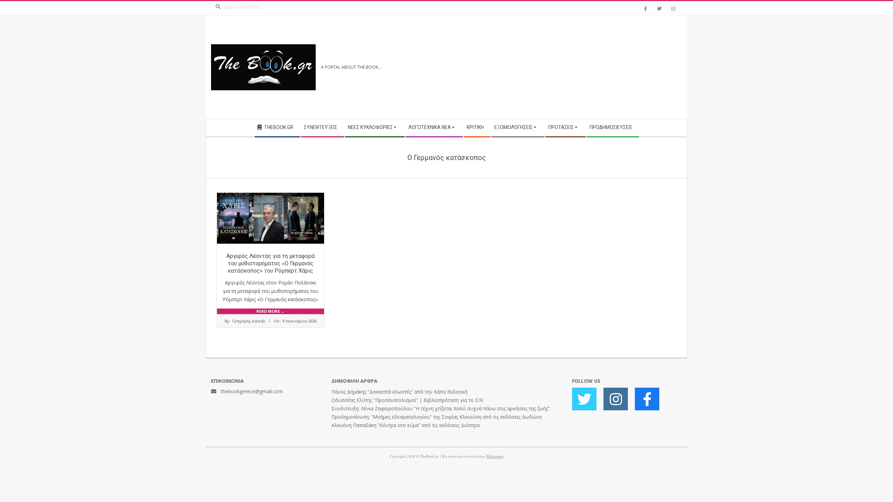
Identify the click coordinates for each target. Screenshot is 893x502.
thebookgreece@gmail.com (252, 391)
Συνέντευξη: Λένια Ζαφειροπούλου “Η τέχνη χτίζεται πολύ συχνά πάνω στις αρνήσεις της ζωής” (440, 408)
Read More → (270, 311)
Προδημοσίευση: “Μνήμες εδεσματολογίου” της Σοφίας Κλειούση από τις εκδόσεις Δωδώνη (436, 416)
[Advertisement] (564, 67)
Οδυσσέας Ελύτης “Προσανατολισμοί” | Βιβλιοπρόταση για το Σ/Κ (407, 400)
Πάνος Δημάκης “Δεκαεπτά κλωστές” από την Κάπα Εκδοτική (399, 391)
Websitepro (495, 456)
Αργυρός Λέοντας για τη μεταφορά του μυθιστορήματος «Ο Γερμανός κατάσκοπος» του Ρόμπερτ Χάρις (270, 263)
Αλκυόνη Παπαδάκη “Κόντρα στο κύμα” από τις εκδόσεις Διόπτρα (405, 425)
